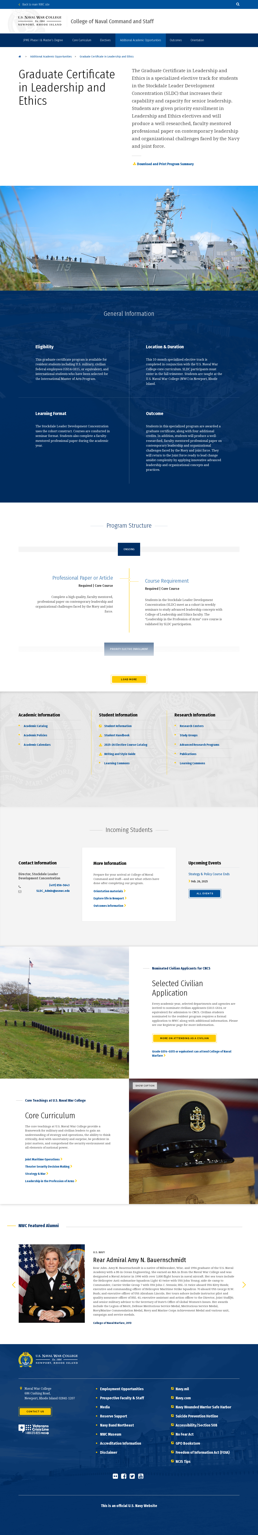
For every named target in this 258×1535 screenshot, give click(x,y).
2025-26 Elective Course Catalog (125, 745)
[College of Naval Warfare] (43, 21)
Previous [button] (14, 1284)
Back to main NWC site (34, 4)
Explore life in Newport (108, 898)
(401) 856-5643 (59, 885)
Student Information (118, 726)
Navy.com (183, 1398)
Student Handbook (116, 735)
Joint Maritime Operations (42, 1159)
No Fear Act (185, 1434)
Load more (129, 679)
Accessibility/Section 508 (196, 1425)
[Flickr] (116, 1478)
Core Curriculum (81, 40)
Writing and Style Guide (119, 754)
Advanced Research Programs (199, 745)
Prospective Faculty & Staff (122, 1398)
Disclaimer (108, 1452)
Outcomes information (108, 906)
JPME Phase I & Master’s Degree (43, 40)
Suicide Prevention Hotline (197, 1416)
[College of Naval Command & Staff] (20, 56)
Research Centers (192, 726)
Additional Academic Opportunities (140, 40)
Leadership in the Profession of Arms (49, 1181)
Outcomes (176, 40)
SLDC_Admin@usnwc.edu (53, 891)
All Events (205, 893)
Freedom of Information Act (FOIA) (203, 1452)
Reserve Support (113, 1416)
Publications (188, 754)
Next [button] (244, 1284)
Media (105, 1407)
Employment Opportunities (122, 1389)
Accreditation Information (120, 1443)
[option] (129, 1284)
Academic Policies (35, 735)
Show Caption (144, 1085)
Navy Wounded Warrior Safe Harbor (203, 1407)
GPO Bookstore (188, 1443)
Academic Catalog (36, 726)
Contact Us (35, 1411)
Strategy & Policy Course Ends (209, 874)
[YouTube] (142, 1478)
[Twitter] (133, 1478)
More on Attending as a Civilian (184, 1038)
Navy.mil (182, 1389)
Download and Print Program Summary (165, 164)
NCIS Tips (183, 1461)
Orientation (197, 40)
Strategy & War (35, 1174)
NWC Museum (110, 1434)
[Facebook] (125, 1478)
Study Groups (189, 735)
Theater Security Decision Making (47, 1166)
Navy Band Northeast (117, 1425)
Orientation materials (108, 891)
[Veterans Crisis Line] (34, 1432)
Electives (105, 40)
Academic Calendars (37, 745)
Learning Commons (117, 763)
